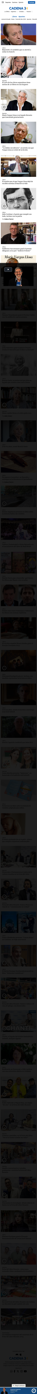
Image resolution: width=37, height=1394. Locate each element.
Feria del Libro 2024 (20, 19)
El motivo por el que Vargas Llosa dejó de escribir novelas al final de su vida (17, 182)
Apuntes (22, 16)
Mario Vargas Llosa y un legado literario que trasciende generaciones (17, 116)
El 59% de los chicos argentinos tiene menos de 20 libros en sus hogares (16, 83)
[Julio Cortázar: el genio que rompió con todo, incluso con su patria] (18, 199)
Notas (13, 19)
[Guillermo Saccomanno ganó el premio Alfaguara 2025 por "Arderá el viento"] (18, 233)
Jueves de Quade (5, 19)
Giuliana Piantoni (8, 219)
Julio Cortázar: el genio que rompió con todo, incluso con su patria (17, 215)
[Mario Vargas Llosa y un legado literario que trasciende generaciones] (18, 100)
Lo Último (7, 11)
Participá (31, 2)
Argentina (13, 11)
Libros (14, 16)
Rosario (29, 11)
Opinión (21, 2)
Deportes (8, 2)
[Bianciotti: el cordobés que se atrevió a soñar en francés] (18, 34)
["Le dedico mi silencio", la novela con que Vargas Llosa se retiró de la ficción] (18, 132)
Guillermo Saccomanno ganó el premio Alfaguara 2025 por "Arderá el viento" (17, 250)
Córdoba (21, 11)
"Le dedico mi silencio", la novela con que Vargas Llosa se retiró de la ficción (18, 149)
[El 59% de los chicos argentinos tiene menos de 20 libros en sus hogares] (18, 67)
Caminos (14, 2)
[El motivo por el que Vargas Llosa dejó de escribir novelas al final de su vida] (18, 166)
